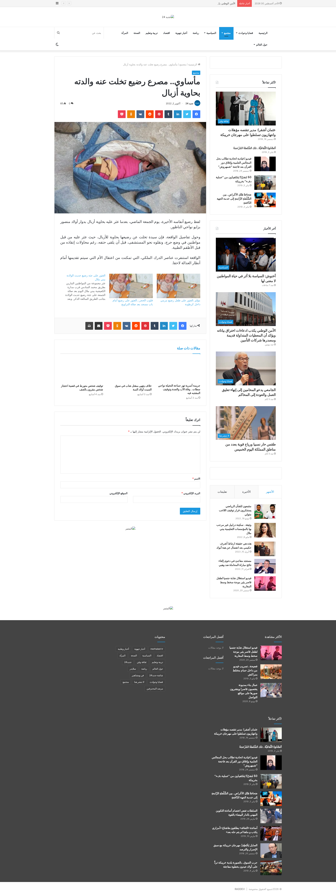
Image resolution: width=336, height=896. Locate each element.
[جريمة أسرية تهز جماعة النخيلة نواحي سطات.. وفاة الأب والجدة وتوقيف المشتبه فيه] (179, 370)
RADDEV (240, 889)
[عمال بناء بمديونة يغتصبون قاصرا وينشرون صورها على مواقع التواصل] (271, 690)
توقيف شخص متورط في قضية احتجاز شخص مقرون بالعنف (82, 387)
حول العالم (261, 44)
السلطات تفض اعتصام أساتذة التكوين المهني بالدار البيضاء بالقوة (236, 813)
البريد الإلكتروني (190, 493)
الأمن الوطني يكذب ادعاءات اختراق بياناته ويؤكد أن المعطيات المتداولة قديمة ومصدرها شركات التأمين (180, 3)
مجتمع (227, 32)
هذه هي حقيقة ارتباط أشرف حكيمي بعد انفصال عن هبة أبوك (233, 546)
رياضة (196, 32)
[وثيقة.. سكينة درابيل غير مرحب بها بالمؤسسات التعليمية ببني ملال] (265, 530)
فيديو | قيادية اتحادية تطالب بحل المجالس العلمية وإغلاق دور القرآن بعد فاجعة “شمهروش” (233, 163)
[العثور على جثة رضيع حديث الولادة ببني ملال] (81, 287)
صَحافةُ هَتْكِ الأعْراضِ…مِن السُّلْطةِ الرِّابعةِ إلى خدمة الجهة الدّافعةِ (234, 199)
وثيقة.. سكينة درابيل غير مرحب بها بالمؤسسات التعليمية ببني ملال (233, 529)
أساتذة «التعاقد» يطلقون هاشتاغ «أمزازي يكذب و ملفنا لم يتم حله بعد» (234, 830)
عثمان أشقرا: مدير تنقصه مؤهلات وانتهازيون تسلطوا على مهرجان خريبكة (248, 132)
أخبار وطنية (123, 648)
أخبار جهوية (181, 32)
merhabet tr (156, 648)
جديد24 (127, 662)
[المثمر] (130, 528)
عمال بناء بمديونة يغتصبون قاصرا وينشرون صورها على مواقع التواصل (243, 691)
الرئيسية (263, 32)
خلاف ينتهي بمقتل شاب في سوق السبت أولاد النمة (133, 387)
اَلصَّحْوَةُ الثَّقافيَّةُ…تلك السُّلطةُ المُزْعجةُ (254, 148)
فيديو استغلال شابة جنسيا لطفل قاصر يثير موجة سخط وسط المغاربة (233, 582)
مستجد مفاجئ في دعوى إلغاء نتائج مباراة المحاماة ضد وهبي (235, 563)
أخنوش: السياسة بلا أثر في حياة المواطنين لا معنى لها (246, 278)
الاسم (196, 478)
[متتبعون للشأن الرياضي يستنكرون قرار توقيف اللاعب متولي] (265, 511)
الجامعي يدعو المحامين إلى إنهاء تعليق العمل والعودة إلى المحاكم (249, 392)
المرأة (125, 32)
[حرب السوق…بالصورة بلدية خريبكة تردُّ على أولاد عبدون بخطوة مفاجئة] (271, 868)
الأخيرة (246, 492)
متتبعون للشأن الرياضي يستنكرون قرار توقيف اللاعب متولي (235, 510)
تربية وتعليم (152, 32)
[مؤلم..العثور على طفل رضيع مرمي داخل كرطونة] (178, 286)
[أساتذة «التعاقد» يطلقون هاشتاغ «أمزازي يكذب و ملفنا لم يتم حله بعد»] (271, 833)
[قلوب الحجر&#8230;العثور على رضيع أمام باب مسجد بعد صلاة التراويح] (131, 286)
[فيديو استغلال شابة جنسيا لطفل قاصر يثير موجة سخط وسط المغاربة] (265, 583)
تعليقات (222, 492)
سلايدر (133, 668)
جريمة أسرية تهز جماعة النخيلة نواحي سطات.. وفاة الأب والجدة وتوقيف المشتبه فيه (179, 389)
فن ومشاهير (138, 675)
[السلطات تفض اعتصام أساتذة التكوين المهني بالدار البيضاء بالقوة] (271, 816)
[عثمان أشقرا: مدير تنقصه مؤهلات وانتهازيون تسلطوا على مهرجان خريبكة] (271, 735)
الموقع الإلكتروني (118, 493)
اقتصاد (166, 32)
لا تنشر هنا (139, 681)
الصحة (137, 32)
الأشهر (270, 492)
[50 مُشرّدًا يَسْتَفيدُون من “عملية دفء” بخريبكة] (265, 182)
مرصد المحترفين (155, 688)
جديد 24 (189, 103)
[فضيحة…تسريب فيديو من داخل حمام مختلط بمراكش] (271, 671)
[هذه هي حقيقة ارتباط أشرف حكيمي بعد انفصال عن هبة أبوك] (265, 549)
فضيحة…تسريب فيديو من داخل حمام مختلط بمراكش (245, 670)
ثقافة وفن (141, 662)
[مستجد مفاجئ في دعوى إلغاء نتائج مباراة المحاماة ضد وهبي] (265, 566)
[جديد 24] (168, 17)
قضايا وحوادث (245, 32)
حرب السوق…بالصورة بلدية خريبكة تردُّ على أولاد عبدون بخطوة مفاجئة (235, 865)
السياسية (211, 32)
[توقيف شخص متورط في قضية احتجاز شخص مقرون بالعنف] (81, 370)
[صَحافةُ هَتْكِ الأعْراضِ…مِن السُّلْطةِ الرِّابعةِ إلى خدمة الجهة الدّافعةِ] (265, 200)
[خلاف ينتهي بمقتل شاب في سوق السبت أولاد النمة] (130, 370)
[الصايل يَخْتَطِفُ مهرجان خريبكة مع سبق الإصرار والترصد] (271, 850)
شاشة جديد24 (156, 675)
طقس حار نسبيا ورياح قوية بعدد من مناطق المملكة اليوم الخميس (250, 447)
